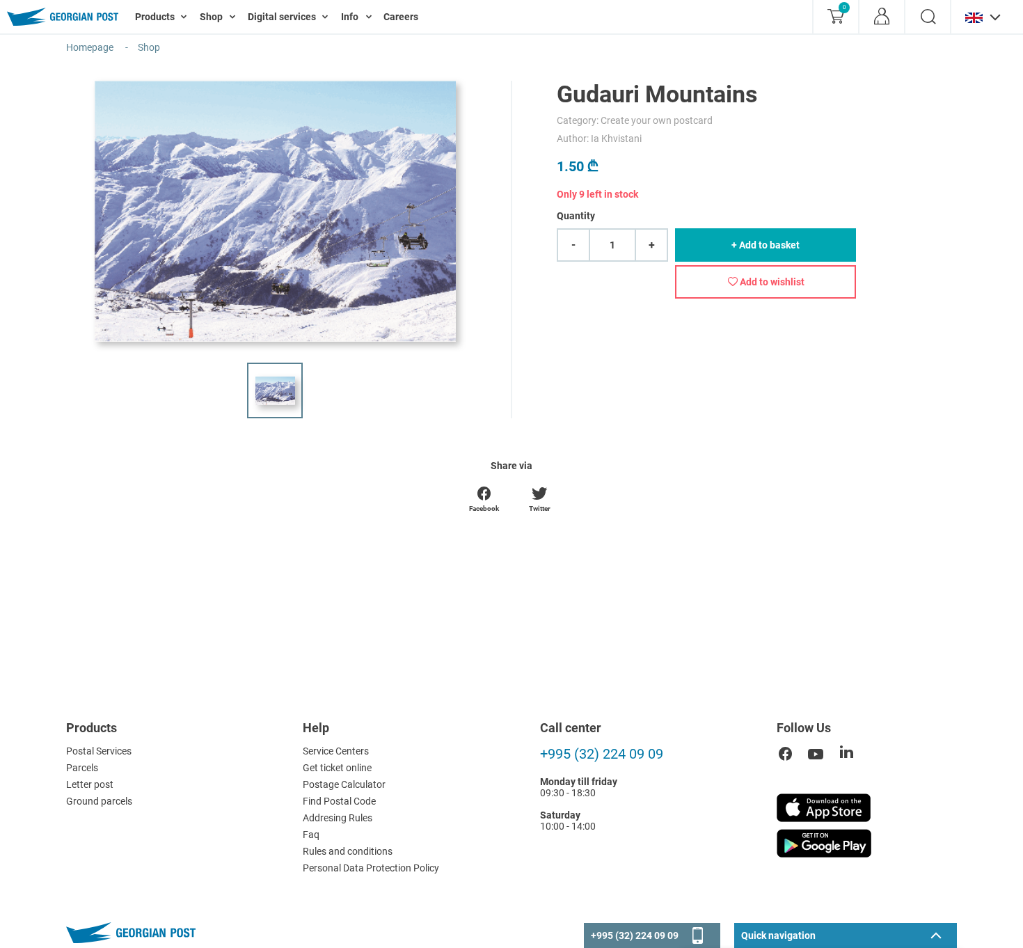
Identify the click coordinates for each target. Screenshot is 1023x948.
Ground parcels (99, 801)
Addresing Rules (337, 817)
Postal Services (99, 751)
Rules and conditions (347, 851)
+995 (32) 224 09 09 (601, 753)
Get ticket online (337, 767)
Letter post (89, 784)
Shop (149, 47)
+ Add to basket (765, 245)
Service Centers (336, 751)
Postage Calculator (344, 784)
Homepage (89, 47)
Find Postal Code (339, 801)
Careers (400, 16)
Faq (311, 834)
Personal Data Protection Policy (371, 868)
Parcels (82, 767)
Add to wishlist (771, 281)
